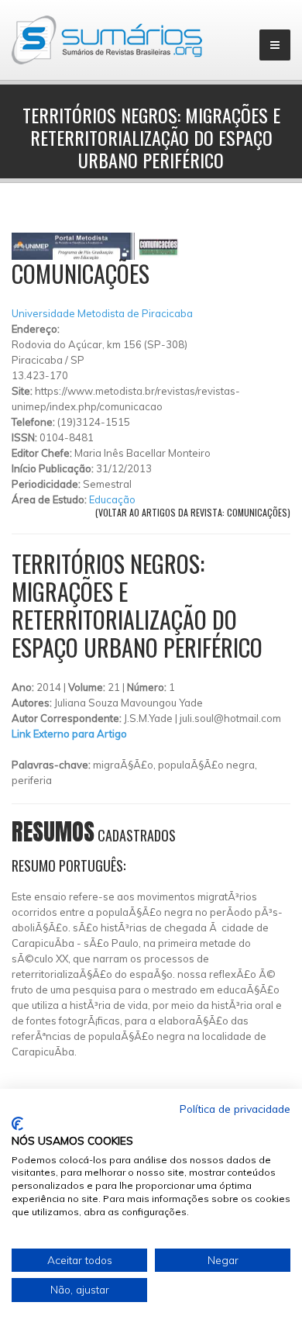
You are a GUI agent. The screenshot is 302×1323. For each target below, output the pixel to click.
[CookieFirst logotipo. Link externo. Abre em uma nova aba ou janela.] (17, 1124)
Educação (112, 499)
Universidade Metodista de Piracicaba (102, 313)
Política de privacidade (235, 1108)
